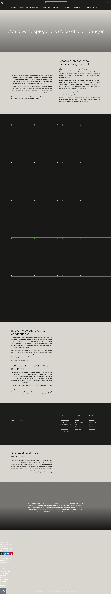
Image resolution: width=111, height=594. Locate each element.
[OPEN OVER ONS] (99, 7)
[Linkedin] (4, 553)
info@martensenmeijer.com (7, 550)
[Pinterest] (11, 553)
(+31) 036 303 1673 (5, 544)
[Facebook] (8, 553)
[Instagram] (1, 553)
